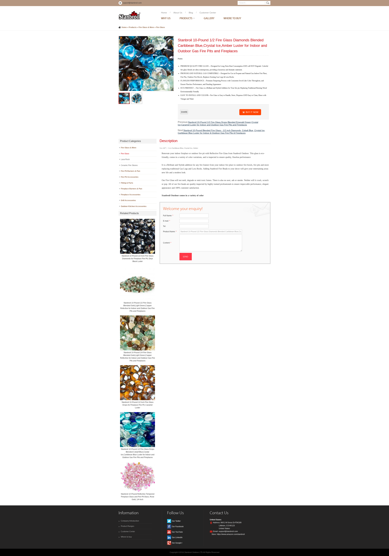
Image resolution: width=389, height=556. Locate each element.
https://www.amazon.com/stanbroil (231, 534)
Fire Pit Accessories (129, 177)
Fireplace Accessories (130, 195)
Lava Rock (125, 159)
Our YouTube (177, 532)
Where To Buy (232, 18)
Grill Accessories (128, 200)
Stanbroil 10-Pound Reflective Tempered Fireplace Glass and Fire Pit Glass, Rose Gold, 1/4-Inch (137, 497)
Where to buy (126, 537)
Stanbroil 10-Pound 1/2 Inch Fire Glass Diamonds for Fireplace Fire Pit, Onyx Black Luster (137, 258)
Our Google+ (177, 543)
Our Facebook (178, 526)
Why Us (165, 18)
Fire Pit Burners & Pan (130, 171)
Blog (191, 12)
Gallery (209, 18)
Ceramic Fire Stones (129, 165)
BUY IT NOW (252, 112)
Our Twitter (176, 521)
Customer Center (208, 12)
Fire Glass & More (146, 27)
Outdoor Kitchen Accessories (133, 206)
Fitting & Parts (127, 183)
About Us (177, 12)
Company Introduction (130, 521)
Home (164, 12)
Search (267, 3)
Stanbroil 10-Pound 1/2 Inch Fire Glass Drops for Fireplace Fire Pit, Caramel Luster (137, 405)
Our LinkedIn (177, 537)
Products (186, 18)
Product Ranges (127, 526)
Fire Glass (160, 27)
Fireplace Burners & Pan (131, 189)
